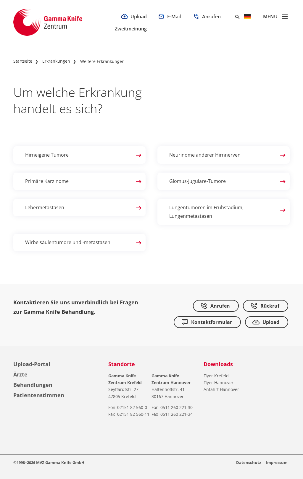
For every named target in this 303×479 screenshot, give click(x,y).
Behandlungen (32, 384)
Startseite (22, 61)
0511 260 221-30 (205, 61)
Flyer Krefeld (216, 376)
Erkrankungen (56, 61)
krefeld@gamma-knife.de (169, 35)
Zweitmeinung (131, 28)
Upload (138, 16)
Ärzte (20, 374)
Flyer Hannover (218, 382)
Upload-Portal (31, 364)
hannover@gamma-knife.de (169, 61)
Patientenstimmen (38, 395)
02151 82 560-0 (205, 35)
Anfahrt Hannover (221, 389)
